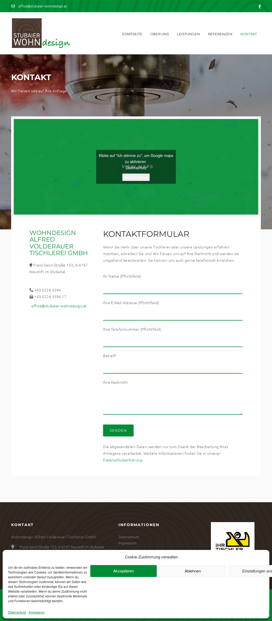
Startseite (132, 34)
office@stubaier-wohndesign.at (42, 5)
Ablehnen (193, 571)
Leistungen (188, 34)
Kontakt (248, 34)
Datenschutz (17, 612)
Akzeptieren (123, 571)
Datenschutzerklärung (122, 459)
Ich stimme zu (136, 177)
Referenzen (220, 34)
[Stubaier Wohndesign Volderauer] (40, 33)
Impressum (37, 612)
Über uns (159, 34)
